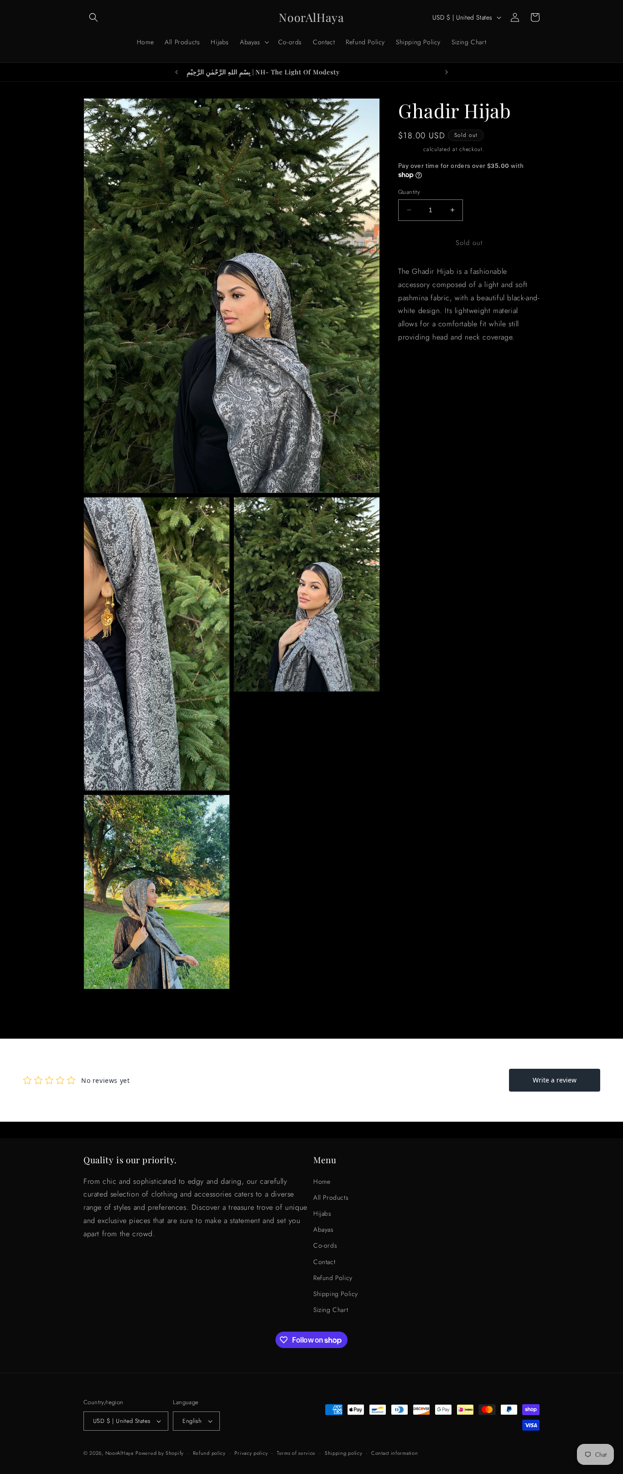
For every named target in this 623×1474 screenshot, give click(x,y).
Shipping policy (344, 1452)
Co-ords (325, 1245)
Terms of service (296, 1452)
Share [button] (417, 405)
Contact (324, 1261)
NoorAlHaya (119, 1453)
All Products (330, 1197)
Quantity (409, 192)
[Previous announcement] (176, 72)
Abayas (323, 1229)
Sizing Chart (330, 1309)
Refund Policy (333, 1277)
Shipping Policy (335, 1293)
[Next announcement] (446, 72)
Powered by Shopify (159, 1453)
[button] (93, 17)
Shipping (409, 149)
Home (321, 1181)
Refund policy (209, 1452)
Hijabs (322, 1213)
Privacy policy (251, 1452)
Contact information (394, 1452)
